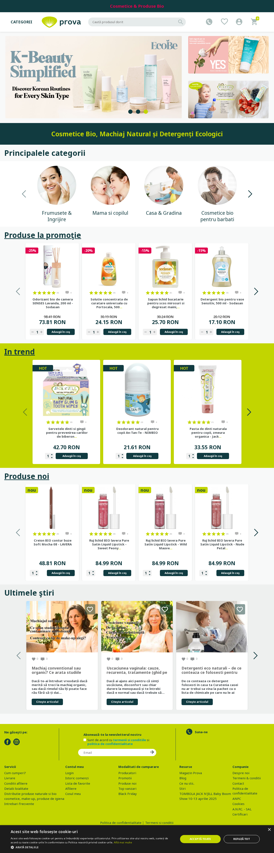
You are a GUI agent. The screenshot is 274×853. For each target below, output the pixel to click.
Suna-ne (201, 732)
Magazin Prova (190, 773)
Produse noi (26, 476)
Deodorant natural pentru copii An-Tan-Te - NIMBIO (137, 430)
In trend (19, 352)
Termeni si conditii (159, 822)
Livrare (9, 778)
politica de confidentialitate (110, 744)
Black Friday (127, 793)
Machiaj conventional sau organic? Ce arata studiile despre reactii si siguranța (57, 670)
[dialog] (137, 839)
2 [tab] (138, 112)
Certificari (239, 814)
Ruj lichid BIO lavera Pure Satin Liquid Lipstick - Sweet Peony (109, 544)
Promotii (125, 778)
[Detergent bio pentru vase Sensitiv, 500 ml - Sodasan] (222, 266)
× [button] (269, 829)
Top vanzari (127, 788)
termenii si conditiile (129, 740)
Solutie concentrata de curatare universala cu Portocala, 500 (109, 303)
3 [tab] (146, 112)
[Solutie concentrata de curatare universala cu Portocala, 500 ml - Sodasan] (109, 266)
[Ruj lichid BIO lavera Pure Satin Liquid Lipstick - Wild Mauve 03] (165, 507)
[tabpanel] (93, 77)
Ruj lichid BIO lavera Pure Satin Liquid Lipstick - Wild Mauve (165, 544)
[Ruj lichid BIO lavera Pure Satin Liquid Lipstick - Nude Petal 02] (222, 507)
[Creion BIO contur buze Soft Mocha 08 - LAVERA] (52, 507)
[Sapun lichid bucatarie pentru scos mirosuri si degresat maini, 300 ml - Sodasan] (165, 266)
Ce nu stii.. (186, 783)
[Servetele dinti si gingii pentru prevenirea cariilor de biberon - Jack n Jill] (66, 389)
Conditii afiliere (15, 783)
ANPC (236, 798)
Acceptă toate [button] (200, 839)
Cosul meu (73, 793)
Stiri (182, 788)
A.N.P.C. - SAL (242, 809)
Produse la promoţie (42, 235)
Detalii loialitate (16, 788)
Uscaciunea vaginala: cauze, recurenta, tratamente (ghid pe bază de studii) (137, 670)
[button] (92, 847)
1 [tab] (130, 112)
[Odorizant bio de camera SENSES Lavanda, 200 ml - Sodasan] (52, 266)
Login (69, 773)
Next (250, 194)
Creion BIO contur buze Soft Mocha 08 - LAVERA (53, 542)
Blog (182, 778)
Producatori (127, 773)
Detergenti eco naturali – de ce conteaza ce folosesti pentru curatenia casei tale (211, 670)
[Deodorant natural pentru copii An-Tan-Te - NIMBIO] (137, 389)
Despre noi (240, 773)
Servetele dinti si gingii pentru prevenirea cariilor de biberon (67, 432)
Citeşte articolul (47, 702)
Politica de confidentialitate (120, 822)
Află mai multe (123, 842)
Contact (238, 783)
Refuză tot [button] (241, 839)
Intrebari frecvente (19, 804)
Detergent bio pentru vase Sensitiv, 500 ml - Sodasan (222, 301)
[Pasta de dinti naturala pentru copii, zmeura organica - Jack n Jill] (207, 389)
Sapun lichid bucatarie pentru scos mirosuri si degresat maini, (165, 303)
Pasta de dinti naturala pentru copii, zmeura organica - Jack (208, 432)
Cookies (238, 804)
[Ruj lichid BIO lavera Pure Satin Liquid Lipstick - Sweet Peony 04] (109, 507)
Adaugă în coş (61, 332)
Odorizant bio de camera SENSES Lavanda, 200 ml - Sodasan (53, 303)
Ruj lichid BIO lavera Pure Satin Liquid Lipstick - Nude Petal (222, 544)
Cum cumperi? (15, 773)
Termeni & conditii (246, 778)
